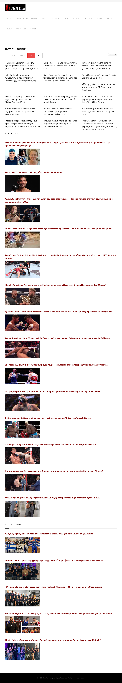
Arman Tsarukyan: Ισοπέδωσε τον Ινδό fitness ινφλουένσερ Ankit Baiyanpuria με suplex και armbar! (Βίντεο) (57, 338)
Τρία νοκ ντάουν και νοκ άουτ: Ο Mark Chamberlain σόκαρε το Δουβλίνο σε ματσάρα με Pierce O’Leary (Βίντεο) (59, 311)
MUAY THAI (77, 18)
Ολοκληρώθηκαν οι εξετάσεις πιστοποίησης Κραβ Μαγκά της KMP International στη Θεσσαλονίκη (53, 587)
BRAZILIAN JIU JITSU (104, 18)
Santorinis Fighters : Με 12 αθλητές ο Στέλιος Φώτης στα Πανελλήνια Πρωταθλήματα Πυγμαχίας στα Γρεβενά (58, 613)
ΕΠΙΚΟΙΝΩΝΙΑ (22, 18)
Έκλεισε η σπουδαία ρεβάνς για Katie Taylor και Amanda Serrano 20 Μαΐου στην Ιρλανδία (60, 99)
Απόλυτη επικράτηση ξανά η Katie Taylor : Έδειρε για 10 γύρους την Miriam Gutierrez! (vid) (20, 99)
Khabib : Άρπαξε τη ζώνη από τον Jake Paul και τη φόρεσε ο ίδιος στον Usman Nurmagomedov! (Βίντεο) (55, 285)
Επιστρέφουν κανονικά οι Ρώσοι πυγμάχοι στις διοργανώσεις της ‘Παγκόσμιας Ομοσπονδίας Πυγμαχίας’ (56, 364)
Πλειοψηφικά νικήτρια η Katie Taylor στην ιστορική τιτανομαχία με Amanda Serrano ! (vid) (60, 123)
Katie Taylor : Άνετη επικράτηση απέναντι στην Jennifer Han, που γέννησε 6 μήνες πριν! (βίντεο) (96, 66)
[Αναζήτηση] (31, 55)
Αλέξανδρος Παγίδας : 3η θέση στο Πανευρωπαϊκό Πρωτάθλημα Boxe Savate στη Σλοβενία (49, 533)
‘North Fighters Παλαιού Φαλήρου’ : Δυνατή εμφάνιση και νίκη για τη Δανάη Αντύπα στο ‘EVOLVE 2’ (53, 640)
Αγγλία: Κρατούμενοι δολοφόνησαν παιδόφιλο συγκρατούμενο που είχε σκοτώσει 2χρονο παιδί (52, 497)
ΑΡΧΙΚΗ (9, 18)
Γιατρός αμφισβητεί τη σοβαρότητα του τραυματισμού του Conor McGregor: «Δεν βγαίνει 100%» (52, 391)
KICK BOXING (54, 18)
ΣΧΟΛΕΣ (34, 18)
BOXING (66, 18)
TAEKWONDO (21, 29)
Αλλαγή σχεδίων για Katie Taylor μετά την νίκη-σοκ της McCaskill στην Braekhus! (99, 87)
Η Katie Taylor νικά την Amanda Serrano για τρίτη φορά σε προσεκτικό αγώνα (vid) (57, 111)
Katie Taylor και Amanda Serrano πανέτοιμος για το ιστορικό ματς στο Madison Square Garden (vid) (60, 78)
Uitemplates (81, 678)
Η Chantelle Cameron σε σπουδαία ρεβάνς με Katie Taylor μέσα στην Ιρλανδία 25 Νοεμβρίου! (97, 99)
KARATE (10, 29)
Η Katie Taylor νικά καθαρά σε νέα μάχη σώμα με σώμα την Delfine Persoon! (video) (20, 111)
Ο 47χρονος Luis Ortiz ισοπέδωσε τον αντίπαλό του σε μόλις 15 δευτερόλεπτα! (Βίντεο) (48, 418)
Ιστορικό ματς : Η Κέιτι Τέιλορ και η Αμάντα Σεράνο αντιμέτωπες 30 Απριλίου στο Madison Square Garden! (22, 123)
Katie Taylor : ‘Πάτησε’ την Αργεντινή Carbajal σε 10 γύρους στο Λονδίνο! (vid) (60, 66)
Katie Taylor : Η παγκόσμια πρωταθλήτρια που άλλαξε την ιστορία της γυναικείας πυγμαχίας (20, 78)
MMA (44, 18)
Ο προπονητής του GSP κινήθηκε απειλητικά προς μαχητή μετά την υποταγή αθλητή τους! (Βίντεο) (54, 471)
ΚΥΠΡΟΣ (33, 29)
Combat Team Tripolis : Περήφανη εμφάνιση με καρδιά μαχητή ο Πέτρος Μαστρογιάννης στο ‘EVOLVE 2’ (55, 560)
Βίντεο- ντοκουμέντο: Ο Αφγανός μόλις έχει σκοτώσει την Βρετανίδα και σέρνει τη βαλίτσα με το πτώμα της (58, 228)
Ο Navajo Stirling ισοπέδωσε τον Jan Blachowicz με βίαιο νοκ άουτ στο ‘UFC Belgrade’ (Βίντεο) (50, 444)
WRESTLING (89, 18)
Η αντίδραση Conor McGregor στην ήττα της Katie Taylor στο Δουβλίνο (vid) (98, 111)
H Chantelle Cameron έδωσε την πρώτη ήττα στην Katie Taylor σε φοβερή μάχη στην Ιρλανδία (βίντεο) (21, 66)
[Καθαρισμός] (39, 55)
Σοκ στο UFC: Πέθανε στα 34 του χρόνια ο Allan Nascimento (33, 172)
